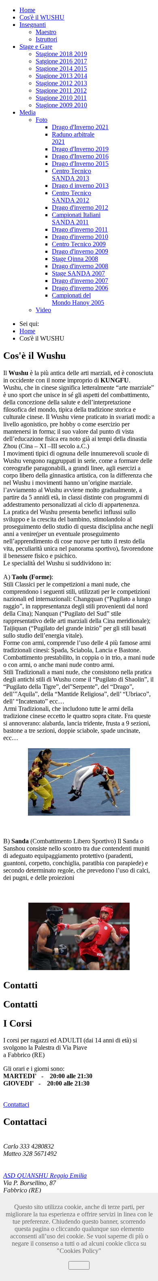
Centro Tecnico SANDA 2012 (71, 196)
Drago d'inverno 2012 (80, 207)
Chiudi (79, 1265)
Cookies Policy (79, 1273)
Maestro (46, 31)
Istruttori (46, 39)
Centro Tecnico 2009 (79, 244)
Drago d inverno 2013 (80, 185)
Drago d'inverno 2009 (80, 251)
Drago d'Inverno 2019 (80, 148)
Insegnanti (32, 24)
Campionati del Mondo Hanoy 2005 (78, 299)
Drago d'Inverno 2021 (80, 127)
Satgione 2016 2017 (61, 61)
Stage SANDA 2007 (78, 273)
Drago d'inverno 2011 (80, 229)
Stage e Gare (35, 46)
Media (27, 112)
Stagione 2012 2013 (61, 83)
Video (43, 309)
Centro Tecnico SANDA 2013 (71, 174)
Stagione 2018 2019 (61, 53)
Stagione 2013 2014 (61, 75)
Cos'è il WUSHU (41, 17)
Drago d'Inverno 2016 (80, 156)
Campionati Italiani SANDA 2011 (76, 218)
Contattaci (16, 1104)
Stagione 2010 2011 (61, 97)
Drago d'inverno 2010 (80, 236)
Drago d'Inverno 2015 (80, 163)
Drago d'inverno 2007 (80, 280)
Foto (41, 119)
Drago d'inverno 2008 (80, 266)
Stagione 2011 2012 (61, 90)
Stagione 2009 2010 (61, 105)
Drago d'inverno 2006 (80, 287)
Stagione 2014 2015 (61, 68)
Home (27, 10)
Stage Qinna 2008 (75, 258)
